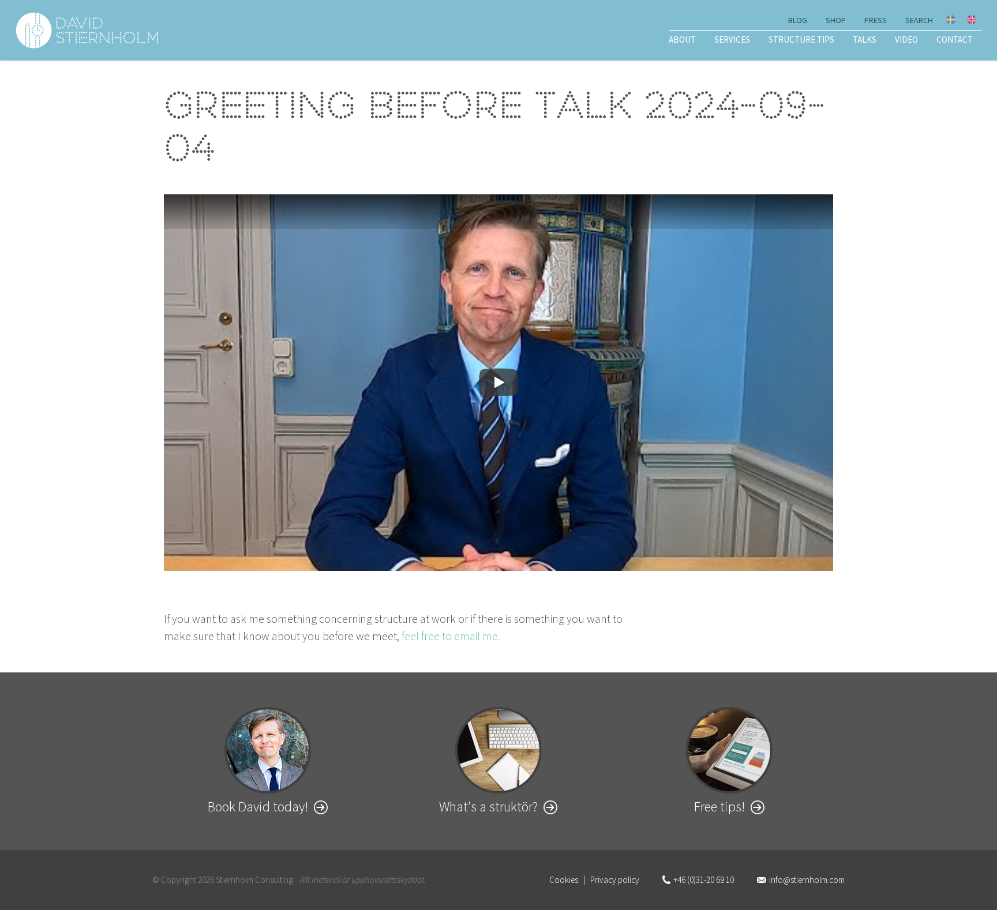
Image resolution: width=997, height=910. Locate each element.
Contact (954, 39)
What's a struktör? (488, 806)
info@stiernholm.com (807, 879)
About (682, 39)
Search (919, 20)
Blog (797, 20)
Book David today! (258, 806)
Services (732, 39)
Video (906, 39)
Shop (836, 20)
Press (875, 20)
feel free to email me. (451, 636)
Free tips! (719, 806)
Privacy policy (614, 879)
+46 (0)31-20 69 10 (703, 879)
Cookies (563, 879)
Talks (864, 39)
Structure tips (801, 39)
